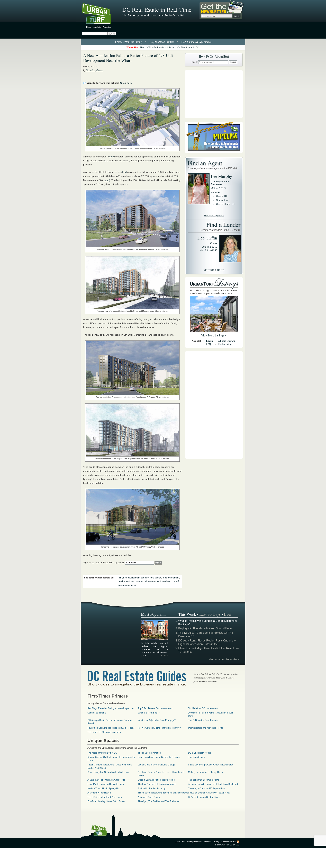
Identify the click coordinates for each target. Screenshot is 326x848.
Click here (126, 83)
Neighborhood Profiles (161, 41)
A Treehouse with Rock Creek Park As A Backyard (213, 784)
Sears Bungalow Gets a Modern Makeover (108, 772)
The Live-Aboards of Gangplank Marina (157, 784)
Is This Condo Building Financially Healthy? (159, 728)
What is (227, 341)
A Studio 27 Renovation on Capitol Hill (106, 780)
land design (155, 578)
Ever (228, 614)
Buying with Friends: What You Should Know (205, 628)
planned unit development (148, 581)
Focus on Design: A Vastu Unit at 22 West (209, 792)
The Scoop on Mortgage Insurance (104, 732)
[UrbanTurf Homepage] (99, 14)
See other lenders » (214, 269)
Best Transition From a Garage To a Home (159, 757)
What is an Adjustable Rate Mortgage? (157, 720)
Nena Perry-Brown (94, 70)
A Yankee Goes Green (149, 797)
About (177, 842)
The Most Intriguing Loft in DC (102, 753)
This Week (187, 614)
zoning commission (127, 585)
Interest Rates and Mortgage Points (205, 728)
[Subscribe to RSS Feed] (238, 842)
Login (209, 341)
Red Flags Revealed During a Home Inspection (110, 708)
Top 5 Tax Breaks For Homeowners (155, 708)
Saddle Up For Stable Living (151, 788)
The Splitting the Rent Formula (203, 720)
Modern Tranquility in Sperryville (103, 788)
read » (164, 655)
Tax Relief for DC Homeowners (203, 708)
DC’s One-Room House (199, 753)
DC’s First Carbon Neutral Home (204, 797)
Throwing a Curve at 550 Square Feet (206, 788)
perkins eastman (126, 581)
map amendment (171, 578)
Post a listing (225, 344)
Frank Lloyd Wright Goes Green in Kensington (210, 764)
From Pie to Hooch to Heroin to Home (105, 784)
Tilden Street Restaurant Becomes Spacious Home (163, 792)
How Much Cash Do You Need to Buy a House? (110, 728)
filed (124, 172)
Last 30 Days (210, 614)
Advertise (107, 27)
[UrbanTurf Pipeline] (214, 152)
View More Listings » (214, 335)
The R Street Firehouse (149, 753)
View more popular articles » (224, 659)
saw (111, 156)
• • (163, 41)
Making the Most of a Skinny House (205, 772)
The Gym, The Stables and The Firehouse (158, 801)
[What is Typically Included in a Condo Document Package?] (154, 639)
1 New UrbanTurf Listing (128, 41)
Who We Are (187, 842)
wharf (176, 581)
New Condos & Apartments (196, 41)
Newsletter (97, 27)
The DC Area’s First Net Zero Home (104, 797)
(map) (107, 180)
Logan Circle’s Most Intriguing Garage (156, 764)
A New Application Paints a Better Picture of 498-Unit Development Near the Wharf (128, 58)
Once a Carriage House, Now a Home (156, 780)
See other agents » (214, 215)
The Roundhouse (196, 757)
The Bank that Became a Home (203, 780)
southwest (167, 581)
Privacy (216, 842)
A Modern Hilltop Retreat (99, 792)
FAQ (208, 344)
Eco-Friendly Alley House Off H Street (106, 801)
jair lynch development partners (133, 578)
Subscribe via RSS (228, 842)
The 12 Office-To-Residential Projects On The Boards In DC (169, 47)
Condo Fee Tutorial (96, 712)
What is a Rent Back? (148, 712)
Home (88, 27)
